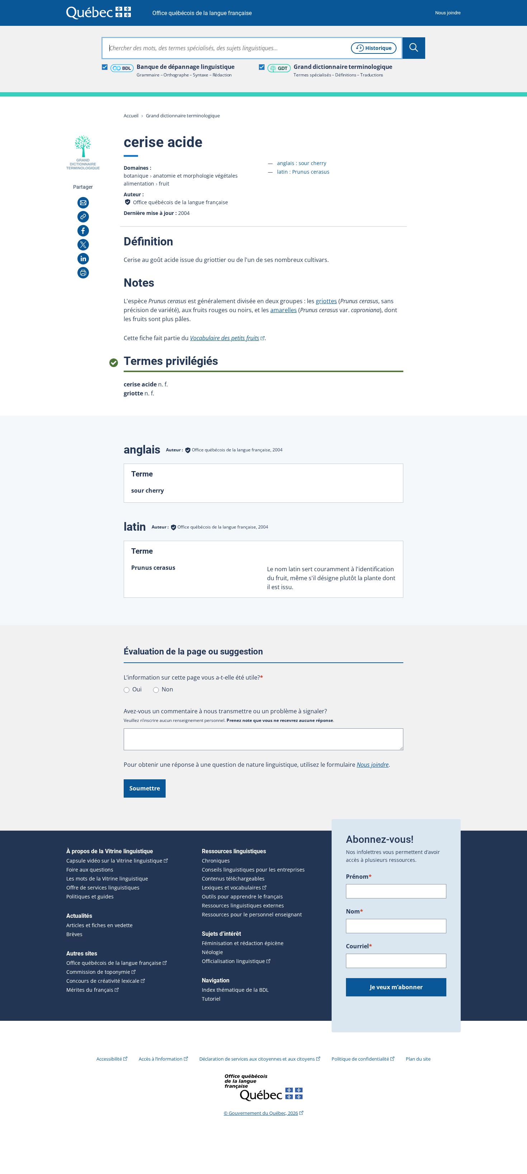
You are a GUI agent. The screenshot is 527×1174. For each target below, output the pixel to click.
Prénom (359, 876)
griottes (326, 301)
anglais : (301, 163)
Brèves (74, 934)
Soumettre (144, 788)
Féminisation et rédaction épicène (243, 943)
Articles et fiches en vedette (99, 925)
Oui (137, 689)
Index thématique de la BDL (235, 990)
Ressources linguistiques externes (243, 905)
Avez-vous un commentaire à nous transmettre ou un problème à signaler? (225, 711)
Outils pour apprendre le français (242, 897)
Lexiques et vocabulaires (231, 888)
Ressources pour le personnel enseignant (252, 914)
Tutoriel (211, 999)
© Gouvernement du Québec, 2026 (261, 1113)
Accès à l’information (160, 1059)
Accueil (131, 115)
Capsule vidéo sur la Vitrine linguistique (114, 861)
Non (167, 689)
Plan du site (418, 1059)
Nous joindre (448, 12)
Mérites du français (89, 990)
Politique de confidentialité (360, 1059)
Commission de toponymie (98, 972)
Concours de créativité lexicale (102, 981)
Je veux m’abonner (396, 987)
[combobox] (252, 48)
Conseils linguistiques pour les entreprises (253, 870)
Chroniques (216, 861)
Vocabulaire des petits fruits (224, 338)
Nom (354, 911)
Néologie (212, 952)
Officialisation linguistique (233, 961)
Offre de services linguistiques (102, 888)
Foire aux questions (89, 870)
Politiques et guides (90, 897)
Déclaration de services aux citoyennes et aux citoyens (257, 1059)
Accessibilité (109, 1059)
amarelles (283, 310)
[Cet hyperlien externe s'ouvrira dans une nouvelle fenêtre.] (98, 12)
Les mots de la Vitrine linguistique (107, 879)
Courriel (359, 946)
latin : (303, 171)
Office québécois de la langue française (202, 13)
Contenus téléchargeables (233, 879)
